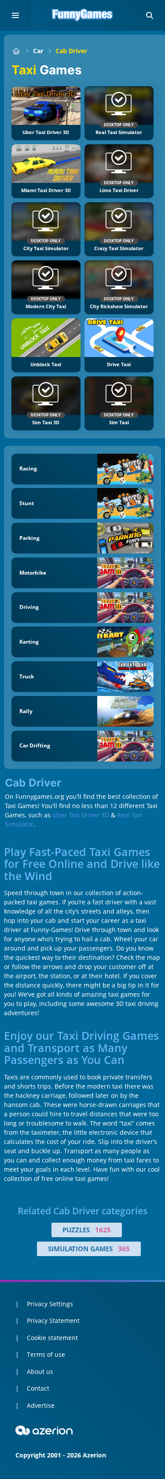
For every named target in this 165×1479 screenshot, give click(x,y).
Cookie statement (52, 1337)
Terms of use (46, 1354)
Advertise (41, 1405)
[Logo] (82, 15)
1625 (103, 1229)
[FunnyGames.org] (16, 50)
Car (38, 51)
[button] (149, 15)
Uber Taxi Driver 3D (80, 815)
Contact (38, 1388)
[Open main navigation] (15, 15)
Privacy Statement (53, 1320)
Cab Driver (71, 51)
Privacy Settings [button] (50, 1304)
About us (40, 1371)
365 (124, 1248)
